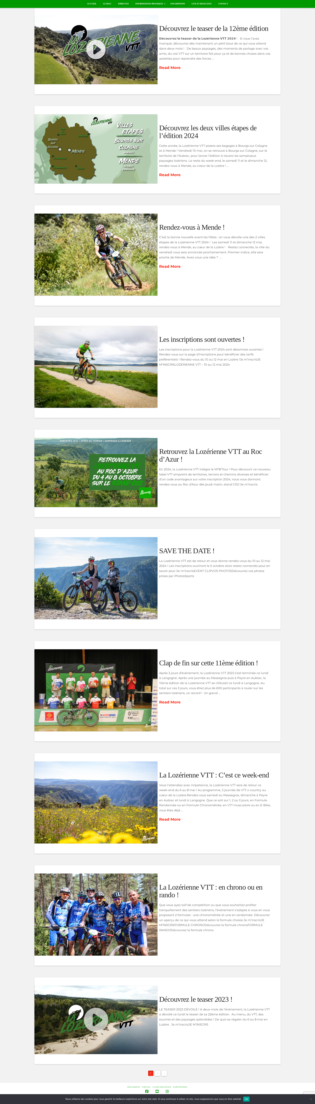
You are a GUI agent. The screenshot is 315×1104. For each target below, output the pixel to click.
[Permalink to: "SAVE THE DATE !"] (96, 578)
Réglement (133, 1087)
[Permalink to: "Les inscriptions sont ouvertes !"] (96, 367)
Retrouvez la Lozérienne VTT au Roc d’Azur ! (210, 455)
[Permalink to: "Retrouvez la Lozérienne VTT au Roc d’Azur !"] (96, 472)
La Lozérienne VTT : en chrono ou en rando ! (210, 891)
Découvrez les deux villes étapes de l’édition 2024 (208, 132)
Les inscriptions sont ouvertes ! (202, 339)
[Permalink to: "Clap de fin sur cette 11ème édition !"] (96, 690)
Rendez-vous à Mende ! (192, 227)
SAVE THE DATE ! (186, 551)
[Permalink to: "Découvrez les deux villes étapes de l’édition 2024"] (96, 149)
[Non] (311, 1099)
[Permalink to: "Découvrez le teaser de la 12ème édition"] (96, 49)
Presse (146, 1087)
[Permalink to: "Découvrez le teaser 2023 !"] (96, 1020)
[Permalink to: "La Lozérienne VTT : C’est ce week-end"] (96, 802)
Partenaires (180, 1087)
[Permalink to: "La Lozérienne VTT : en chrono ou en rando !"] (96, 915)
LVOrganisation (162, 1087)
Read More (170, 67)
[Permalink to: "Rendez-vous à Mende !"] (96, 255)
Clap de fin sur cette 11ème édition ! (208, 663)
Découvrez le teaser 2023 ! (195, 999)
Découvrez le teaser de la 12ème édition (213, 28)
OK (246, 1099)
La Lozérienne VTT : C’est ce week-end (214, 775)
